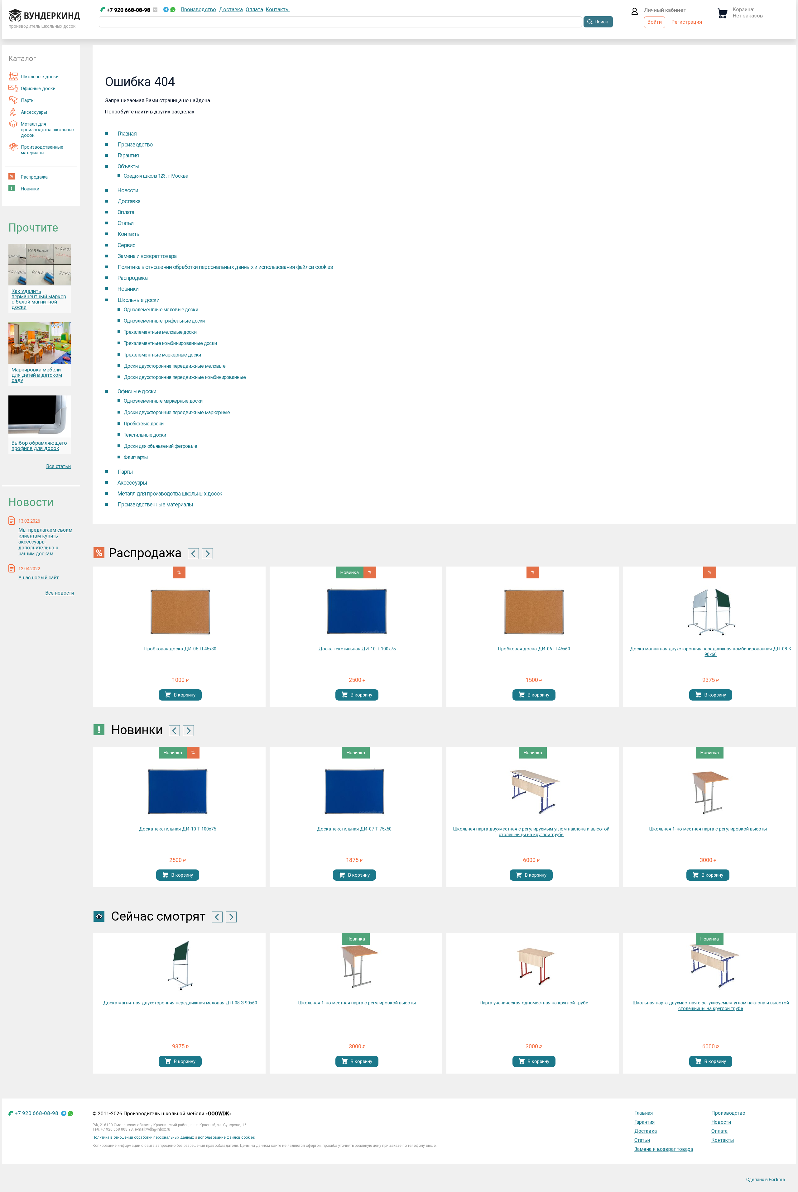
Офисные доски (38, 88)
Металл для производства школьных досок (48, 129)
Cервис (127, 245)
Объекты (128, 166)
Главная (127, 133)
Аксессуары (34, 112)
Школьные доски (40, 76)
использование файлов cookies (226, 1137)
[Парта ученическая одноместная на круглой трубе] (534, 966)
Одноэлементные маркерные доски (163, 401)
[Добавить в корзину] (168, 695)
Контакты (278, 9)
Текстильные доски (145, 435)
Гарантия (128, 155)
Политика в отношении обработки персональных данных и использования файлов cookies (225, 267)
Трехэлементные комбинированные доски (170, 343)
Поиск (601, 22)
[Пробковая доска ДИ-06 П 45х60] (534, 612)
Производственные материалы (42, 150)
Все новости (59, 593)
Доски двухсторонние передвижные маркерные (177, 412)
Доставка (231, 9)
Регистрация (686, 22)
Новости (128, 190)
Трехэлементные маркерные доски (162, 355)
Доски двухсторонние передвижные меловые (174, 366)
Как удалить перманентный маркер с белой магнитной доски (39, 299)
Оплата (254, 9)
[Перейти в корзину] (723, 16)
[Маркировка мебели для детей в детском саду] (39, 343)
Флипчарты (136, 457)
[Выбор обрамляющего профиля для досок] (39, 416)
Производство (198, 9)
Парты (28, 100)
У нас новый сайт (38, 578)
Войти (654, 22)
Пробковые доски (143, 424)
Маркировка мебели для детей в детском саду (37, 374)
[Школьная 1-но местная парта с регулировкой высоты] (708, 792)
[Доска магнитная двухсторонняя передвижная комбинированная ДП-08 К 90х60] (710, 612)
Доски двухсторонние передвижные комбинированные (185, 377)
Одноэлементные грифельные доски (164, 321)
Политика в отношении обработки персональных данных (143, 1137)
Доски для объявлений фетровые (160, 446)
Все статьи (58, 466)
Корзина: (743, 9)
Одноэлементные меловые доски (161, 310)
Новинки (30, 189)
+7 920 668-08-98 (127, 10)
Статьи (126, 223)
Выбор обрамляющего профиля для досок (39, 445)
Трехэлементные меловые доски (160, 332)
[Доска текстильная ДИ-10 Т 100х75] (357, 612)
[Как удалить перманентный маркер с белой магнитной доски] (39, 264)
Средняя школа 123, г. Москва (156, 176)
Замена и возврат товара (147, 256)
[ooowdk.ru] (44, 20)
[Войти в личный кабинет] (635, 13)
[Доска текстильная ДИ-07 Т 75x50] (354, 792)
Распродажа (34, 177)
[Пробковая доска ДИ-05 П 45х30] (180, 612)
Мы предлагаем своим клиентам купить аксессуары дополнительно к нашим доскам (45, 542)
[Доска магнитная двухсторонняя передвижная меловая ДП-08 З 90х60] (180, 966)
